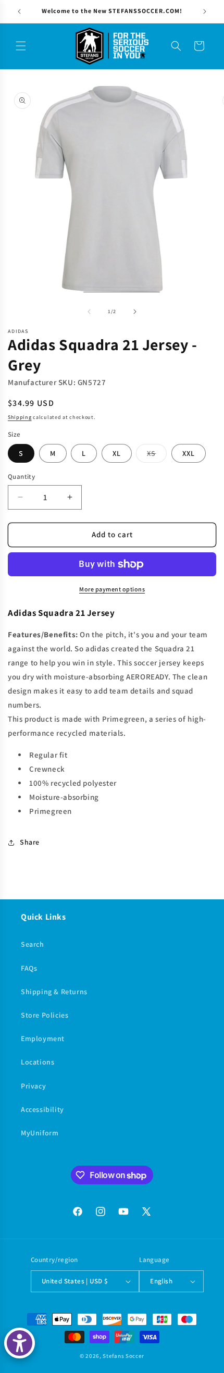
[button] (20, 45)
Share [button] (30, 842)
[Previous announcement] (19, 11)
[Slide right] (134, 311)
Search (32, 944)
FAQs (29, 968)
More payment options (112, 589)
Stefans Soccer (123, 1355)
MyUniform (39, 1132)
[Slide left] (89, 311)
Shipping (20, 417)
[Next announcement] (204, 11)
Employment (43, 1038)
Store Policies (44, 1015)
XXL (188, 453)
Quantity (21, 476)
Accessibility (42, 1109)
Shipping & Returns (54, 991)
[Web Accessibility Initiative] (19, 1343)
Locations (37, 1062)
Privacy (33, 1086)
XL (117, 453)
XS (157, 455)
